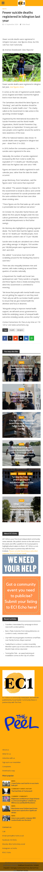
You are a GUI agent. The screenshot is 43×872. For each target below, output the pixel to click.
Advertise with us (8, 758)
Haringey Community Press (19, 868)
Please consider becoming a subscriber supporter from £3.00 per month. (20, 552)
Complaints (6, 766)
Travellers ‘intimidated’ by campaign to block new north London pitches (21, 368)
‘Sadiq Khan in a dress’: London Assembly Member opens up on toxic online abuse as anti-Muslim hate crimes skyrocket (21, 452)
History (29, 789)
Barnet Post (34, 868)
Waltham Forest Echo (25, 865)
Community (15, 789)
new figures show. (17, 87)
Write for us (6, 754)
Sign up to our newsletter (11, 762)
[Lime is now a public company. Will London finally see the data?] (6, 818)
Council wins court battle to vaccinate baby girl (25, 784)
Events (13, 474)
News (4, 9)
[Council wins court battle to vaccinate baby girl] (6, 783)
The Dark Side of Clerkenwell (21, 791)
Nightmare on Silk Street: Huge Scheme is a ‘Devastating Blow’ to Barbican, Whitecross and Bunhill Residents (25, 801)
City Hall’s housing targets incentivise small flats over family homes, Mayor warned (21, 424)
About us (5, 750)
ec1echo (14, 848)
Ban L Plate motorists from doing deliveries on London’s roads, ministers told (22, 396)
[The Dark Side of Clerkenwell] (6, 791)
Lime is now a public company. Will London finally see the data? (23, 819)
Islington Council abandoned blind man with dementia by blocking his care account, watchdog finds (21, 509)
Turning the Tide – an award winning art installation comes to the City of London (21, 481)
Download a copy (8, 771)
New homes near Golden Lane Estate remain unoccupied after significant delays (24, 810)
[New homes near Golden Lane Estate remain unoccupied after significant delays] (6, 808)
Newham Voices (22, 870)
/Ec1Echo (13, 840)
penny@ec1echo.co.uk (15, 836)
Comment (15, 796)
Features (22, 474)
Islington (20, 330)
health (12, 330)
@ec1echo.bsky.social (17, 844)
